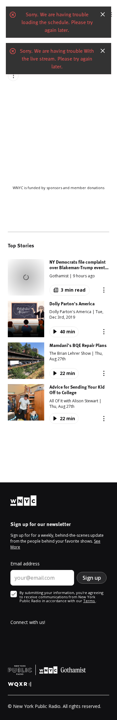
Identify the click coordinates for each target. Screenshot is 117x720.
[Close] (102, 15)
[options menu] (13, 75)
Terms (89, 600)
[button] (58, 277)
